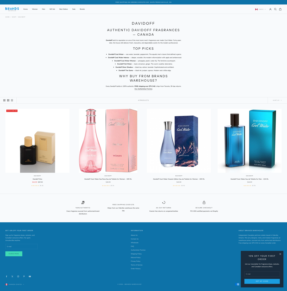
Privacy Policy (135, 261)
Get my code (262, 281)
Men (43, 9)
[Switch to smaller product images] (8, 100)
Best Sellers (63, 9)
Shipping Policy (136, 254)
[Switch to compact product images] (12, 100)
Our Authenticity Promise (143, 89)
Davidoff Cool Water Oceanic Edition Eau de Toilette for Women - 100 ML (179, 179)
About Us (134, 235)
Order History (135, 269)
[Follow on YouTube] (30, 276)
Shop (14, 17)
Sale (73, 9)
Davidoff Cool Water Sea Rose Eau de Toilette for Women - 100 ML (108, 179)
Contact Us (135, 239)
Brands (82, 9)
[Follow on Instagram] (18, 276)
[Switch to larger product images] (4, 100)
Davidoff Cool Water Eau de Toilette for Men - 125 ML (250, 179)
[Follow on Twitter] (12, 276)
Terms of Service (136, 265)
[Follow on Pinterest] (24, 276)
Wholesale (134, 243)
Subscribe (14, 254)
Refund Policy (135, 257)
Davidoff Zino (37, 179)
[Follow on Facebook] (6, 276)
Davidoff (21, 17)
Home (25, 9)
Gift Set (52, 9)
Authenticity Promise (138, 250)
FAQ (132, 246)
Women (35, 9)
